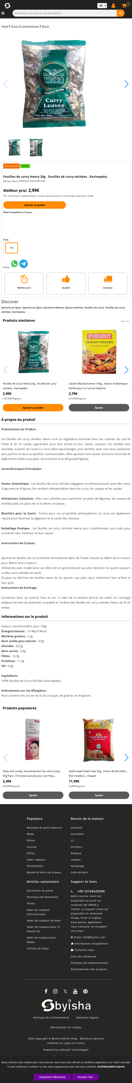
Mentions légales (87, 1017)
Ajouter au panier (34, 205)
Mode (30, 834)
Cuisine (32, 847)
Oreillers (76, 847)
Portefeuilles (35, 866)
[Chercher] (121, 13)
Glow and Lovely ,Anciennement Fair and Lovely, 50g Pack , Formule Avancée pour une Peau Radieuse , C (31, 775)
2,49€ (7, 781)
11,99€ (74, 781)
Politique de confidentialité (51, 1017)
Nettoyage (77, 866)
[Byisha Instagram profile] (55, 992)
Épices (45, 26)
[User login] (114, 5)
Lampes (76, 859)
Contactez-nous (84, 950)
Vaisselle (76, 827)
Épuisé (99, 407)
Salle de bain (79, 872)
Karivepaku (18, 311)
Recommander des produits (89, 969)
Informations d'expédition (90, 943)
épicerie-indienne (53, 307)
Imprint (120, 1066)
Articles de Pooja (38, 948)
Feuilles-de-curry (94, 307)
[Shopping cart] (124, 6)
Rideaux (76, 853)
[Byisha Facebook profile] (46, 992)
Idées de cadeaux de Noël (44, 920)
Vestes (31, 903)
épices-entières (74, 307)
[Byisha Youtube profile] (75, 992)
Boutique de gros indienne (44, 827)
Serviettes (77, 834)
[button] (126, 84)
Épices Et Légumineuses (25, 26)
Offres (31, 853)
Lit (72, 840)
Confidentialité (106, 1066)
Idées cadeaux (36, 859)
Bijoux (31, 840)
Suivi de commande (83, 956)
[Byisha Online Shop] (14, 267)
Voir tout (125, 321)
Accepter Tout (85, 1077)
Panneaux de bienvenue (42, 897)
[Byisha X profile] (65, 992)
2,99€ (7, 393)
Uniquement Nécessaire (52, 1077)
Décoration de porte (40, 890)
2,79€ (73, 393)
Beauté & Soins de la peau (44, 872)
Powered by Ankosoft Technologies (66, 1049)
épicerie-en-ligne (11, 307)
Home (5, 26)
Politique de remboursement (89, 962)
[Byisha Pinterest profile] (85, 992)
